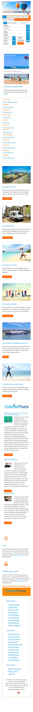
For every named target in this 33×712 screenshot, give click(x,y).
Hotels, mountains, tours (9, 147)
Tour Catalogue (13, 657)
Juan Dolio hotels (13, 650)
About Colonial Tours (14, 669)
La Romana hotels (13, 652)
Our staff (8, 522)
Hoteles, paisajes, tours (9, 158)
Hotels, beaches (7, 117)
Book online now (18, 555)
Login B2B (8, 490)
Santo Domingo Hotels (15, 645)
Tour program (7, 198)
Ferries (5, 356)
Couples (9, 16)
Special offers (7, 276)
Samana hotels (12, 642)
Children (5, 42)
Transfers (18, 16)
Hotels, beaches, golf (8, 107)
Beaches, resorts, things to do (10, 102)
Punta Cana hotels (13, 637)
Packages (5, 19)
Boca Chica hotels (13, 647)
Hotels (4, 16)
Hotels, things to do (8, 132)
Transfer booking (13, 618)
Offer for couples (13, 610)
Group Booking (13, 612)
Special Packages (8, 315)
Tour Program (7, 395)
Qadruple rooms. (21, 39)
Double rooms (6, 37)
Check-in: (5, 31)
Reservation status (14, 605)
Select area (6, 25)
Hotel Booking (12, 607)
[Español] (28, 14)
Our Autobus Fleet (14, 660)
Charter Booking (13, 623)
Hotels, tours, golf (7, 112)
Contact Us (11, 674)
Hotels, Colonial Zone (8, 137)
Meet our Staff (12, 671)
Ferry (27, 16)
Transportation (7, 237)
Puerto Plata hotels (14, 639)
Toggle (4, 3)
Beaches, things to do (8, 152)
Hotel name (6, 28)
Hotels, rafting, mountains (9, 142)
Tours (13, 16)
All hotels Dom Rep (14, 634)
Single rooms (20, 37)
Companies (11, 19)
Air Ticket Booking (13, 620)
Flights (23, 16)
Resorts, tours (6, 122)
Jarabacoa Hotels (13, 655)
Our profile (8, 454)
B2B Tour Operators (14, 625)
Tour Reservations (13, 615)
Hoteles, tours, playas (8, 127)
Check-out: (6, 34)
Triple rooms (6, 39)
